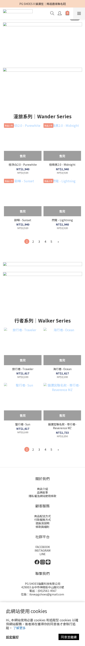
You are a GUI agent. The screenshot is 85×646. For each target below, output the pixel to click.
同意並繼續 (69, 637)
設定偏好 (12, 637)
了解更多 (19, 627)
